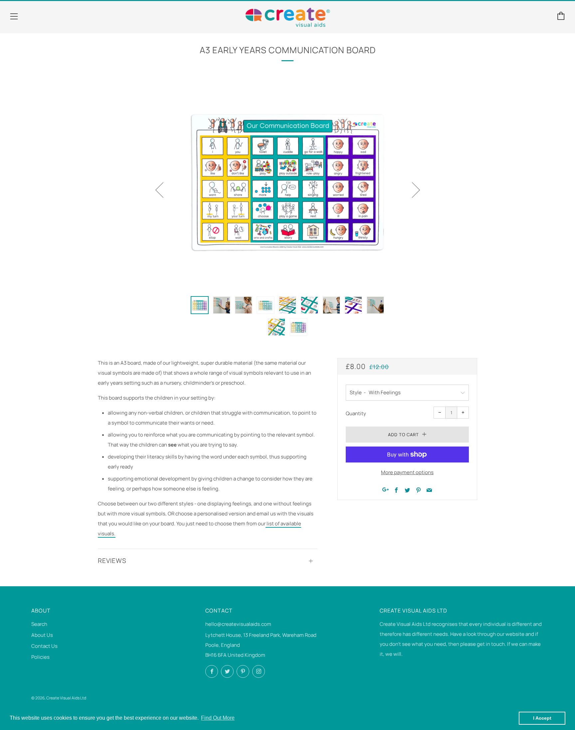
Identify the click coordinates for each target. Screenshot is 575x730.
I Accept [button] (542, 718)
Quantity (356, 413)
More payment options (407, 472)
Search (39, 624)
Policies (40, 656)
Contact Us (44, 645)
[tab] (200, 305)
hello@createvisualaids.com (238, 624)
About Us (42, 635)
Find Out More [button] (218, 718)
